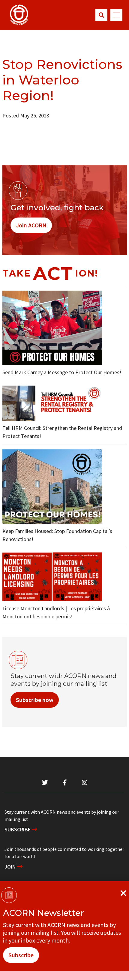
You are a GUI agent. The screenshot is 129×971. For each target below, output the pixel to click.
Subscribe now (34, 699)
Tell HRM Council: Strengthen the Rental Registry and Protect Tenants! (62, 432)
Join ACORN (31, 225)
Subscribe (18, 829)
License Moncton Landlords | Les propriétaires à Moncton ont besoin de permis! (56, 612)
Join (10, 866)
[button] (101, 15)
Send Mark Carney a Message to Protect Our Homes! (61, 372)
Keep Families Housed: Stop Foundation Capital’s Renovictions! (57, 535)
